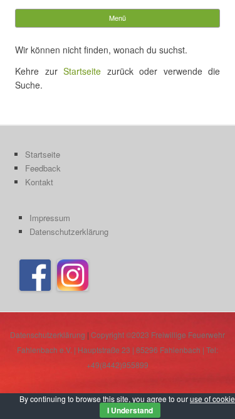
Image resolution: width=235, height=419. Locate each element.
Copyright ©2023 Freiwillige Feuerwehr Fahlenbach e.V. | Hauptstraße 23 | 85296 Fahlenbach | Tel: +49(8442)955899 (121, 349)
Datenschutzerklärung (68, 231)
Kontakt (39, 182)
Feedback (43, 168)
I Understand (130, 410)
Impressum (49, 218)
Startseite (82, 71)
